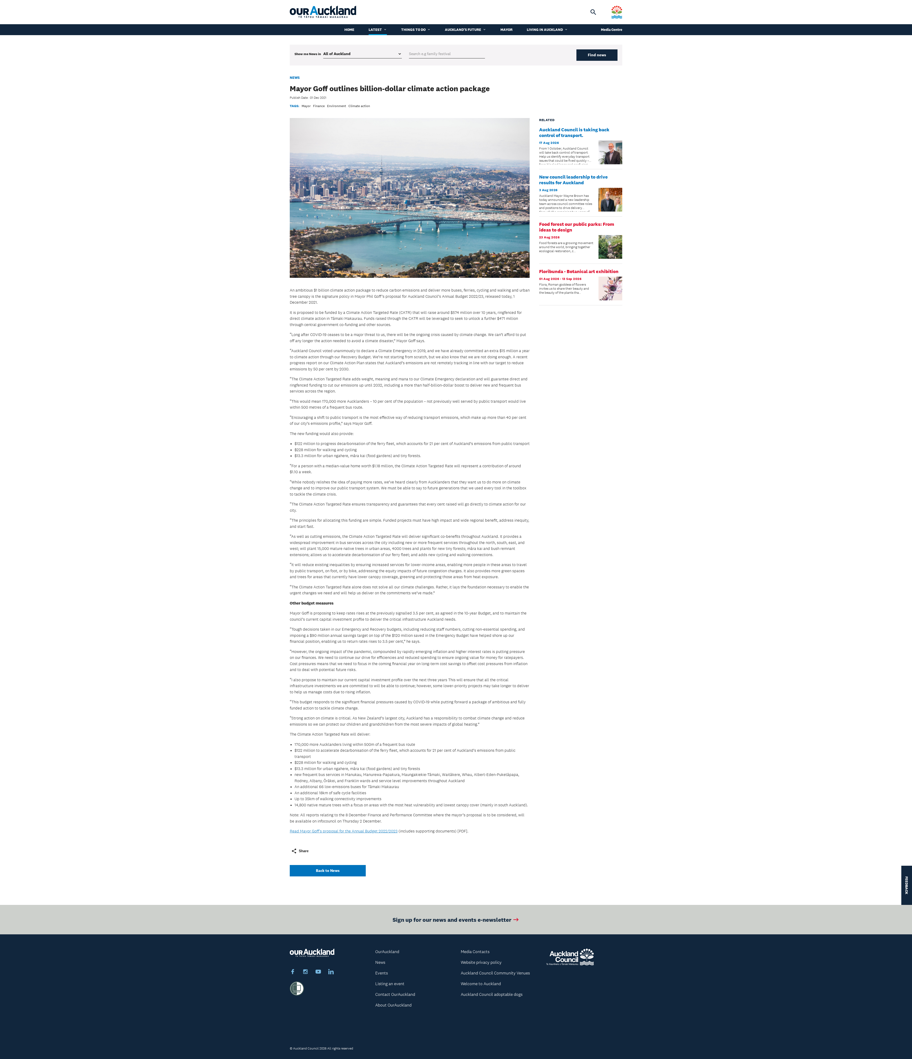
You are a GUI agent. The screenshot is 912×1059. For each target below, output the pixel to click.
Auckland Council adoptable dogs (491, 994)
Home (349, 29)
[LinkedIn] (331, 972)
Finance (319, 106)
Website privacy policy (481, 962)
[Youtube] (318, 972)
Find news (597, 54)
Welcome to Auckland (481, 983)
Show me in (307, 54)
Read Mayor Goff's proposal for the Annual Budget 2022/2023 (344, 831)
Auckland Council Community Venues (495, 973)
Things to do (413, 29)
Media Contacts (475, 951)
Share (304, 851)
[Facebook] (292, 972)
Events (381, 973)
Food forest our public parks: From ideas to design (576, 227)
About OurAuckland (393, 1005)
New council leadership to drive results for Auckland (573, 179)
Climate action (359, 106)
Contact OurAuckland (395, 994)
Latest (375, 29)
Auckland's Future (463, 29)
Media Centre (611, 29)
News (295, 77)
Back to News (328, 870)
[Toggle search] (593, 12)
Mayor (506, 29)
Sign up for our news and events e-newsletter (452, 919)
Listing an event (389, 983)
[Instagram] (305, 972)
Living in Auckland (545, 29)
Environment (336, 106)
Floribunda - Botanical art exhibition (578, 271)
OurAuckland (387, 951)
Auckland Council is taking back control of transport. (574, 132)
